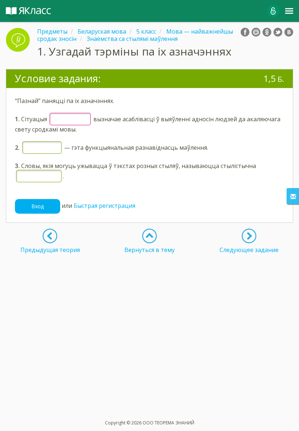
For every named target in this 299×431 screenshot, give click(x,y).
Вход (37, 206)
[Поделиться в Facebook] (245, 32)
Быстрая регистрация (104, 206)
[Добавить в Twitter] (277, 32)
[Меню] (289, 11)
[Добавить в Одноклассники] (267, 32)
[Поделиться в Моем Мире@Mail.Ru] (256, 32)
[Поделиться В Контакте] (288, 32)
